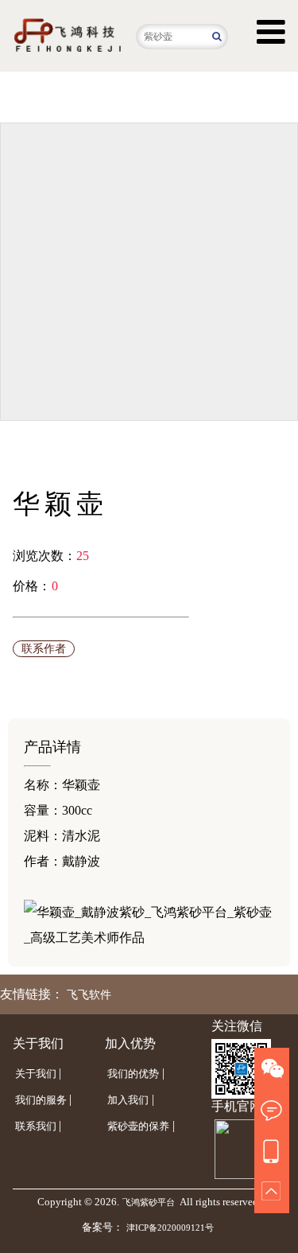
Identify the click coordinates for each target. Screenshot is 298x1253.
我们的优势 (133, 1074)
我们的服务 (41, 1100)
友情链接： (32, 994)
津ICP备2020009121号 (170, 1227)
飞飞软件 (89, 995)
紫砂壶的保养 (138, 1126)
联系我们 (35, 1126)
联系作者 (43, 649)
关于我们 (35, 1074)
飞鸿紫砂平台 (148, 1202)
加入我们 (128, 1100)
